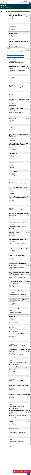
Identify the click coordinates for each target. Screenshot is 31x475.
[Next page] (20, 13)
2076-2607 (13, 165)
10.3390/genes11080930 (12, 208)
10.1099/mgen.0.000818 (12, 69)
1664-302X (13, 191)
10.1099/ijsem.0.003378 (12, 275)
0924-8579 (13, 200)
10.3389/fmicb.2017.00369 (12, 379)
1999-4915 (13, 103)
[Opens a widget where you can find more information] (28, 474)
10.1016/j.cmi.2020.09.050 (12, 119)
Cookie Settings (16, 59)
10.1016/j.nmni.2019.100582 (13, 266)
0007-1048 (13, 18)
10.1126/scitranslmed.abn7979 (13, 26)
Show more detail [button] (28, 16)
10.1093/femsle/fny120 (12, 327)
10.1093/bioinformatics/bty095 (13, 336)
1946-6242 (13, 27)
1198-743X (13, 120)
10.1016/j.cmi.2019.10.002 (12, 216)
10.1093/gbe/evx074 (12, 397)
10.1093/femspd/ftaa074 (12, 182)
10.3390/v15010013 (12, 44)
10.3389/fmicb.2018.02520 (12, 352)
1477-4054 (13, 259)
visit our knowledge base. (27, 471)
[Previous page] (19, 13)
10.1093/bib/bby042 (12, 258)
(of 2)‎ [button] (18, 46)
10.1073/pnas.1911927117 (12, 233)
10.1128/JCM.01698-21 (12, 94)
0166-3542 (13, 36)
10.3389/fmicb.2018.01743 (12, 302)
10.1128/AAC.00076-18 (12, 344)
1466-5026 (13, 276)
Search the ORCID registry (17, 3)
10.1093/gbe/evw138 (12, 413)
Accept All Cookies (16, 57)
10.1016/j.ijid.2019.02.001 (12, 284)
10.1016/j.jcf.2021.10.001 (12, 85)
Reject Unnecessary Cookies (16, 55)
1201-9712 (13, 285)
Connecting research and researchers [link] (4, 3)
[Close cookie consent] (24, 48)
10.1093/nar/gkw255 (12, 422)
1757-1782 (13, 129)
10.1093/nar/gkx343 (12, 388)
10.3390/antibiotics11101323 (13, 61)
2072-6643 (13, 147)
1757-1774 (13, 128)
